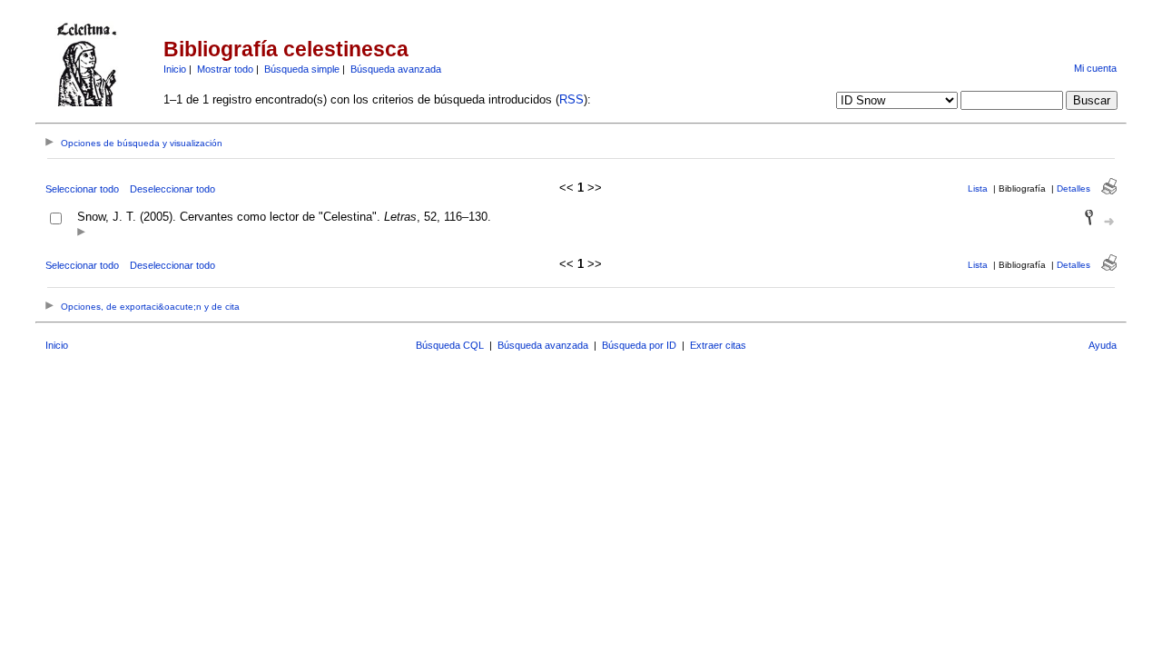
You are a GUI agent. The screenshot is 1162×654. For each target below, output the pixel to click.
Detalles (1073, 188)
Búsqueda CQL (450, 345)
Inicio (174, 69)
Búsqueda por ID (639, 345)
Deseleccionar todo (172, 188)
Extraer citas (718, 345)
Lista (978, 188)
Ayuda (1102, 345)
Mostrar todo (225, 69)
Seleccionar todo (82, 188)
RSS (571, 99)
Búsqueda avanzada (395, 69)
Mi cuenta (1095, 68)
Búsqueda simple (302, 69)
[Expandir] (81, 233)
